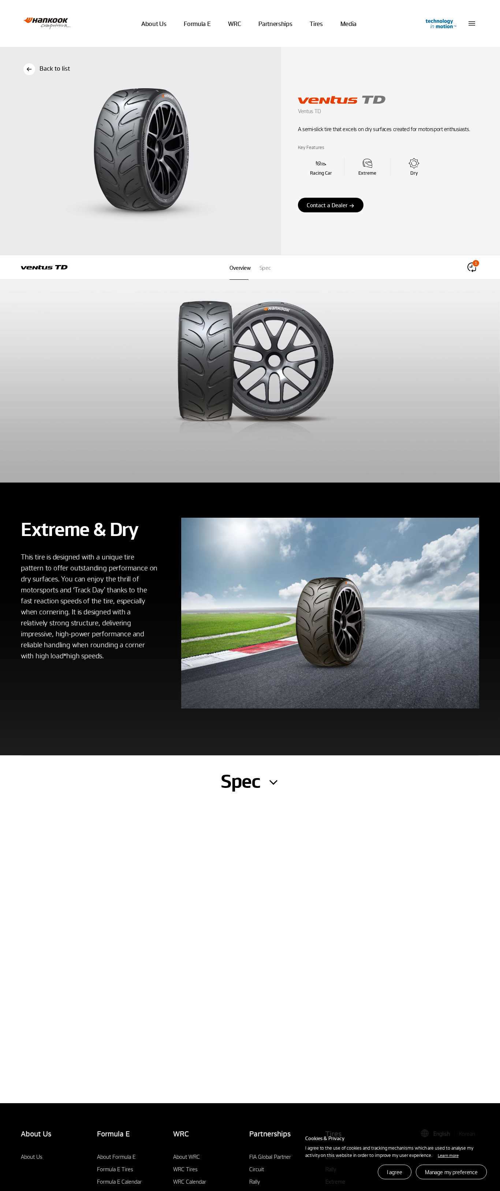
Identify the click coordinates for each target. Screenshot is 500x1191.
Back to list (55, 68)
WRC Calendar (189, 1181)
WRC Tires (185, 1169)
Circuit (256, 1169)
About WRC (186, 1156)
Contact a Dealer (327, 205)
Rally (254, 1181)
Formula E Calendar (119, 1181)
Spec (265, 267)
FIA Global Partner (270, 1156)
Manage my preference (451, 1172)
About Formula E (116, 1156)
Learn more (448, 1155)
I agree (394, 1172)
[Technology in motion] (440, 23)
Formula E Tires (115, 1169)
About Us (31, 1156)
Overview (240, 267)
